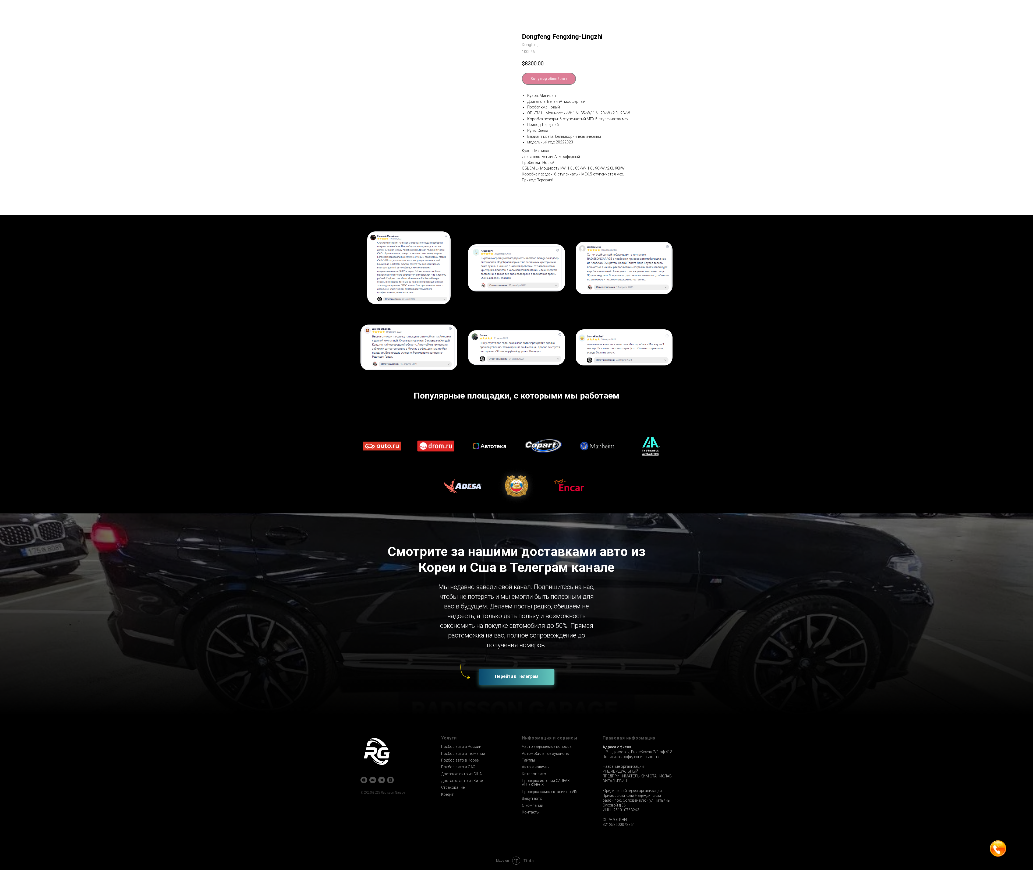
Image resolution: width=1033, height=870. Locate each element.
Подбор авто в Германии (463, 753)
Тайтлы (528, 760)
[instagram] (390, 780)
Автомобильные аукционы (545, 753)
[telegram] (381, 780)
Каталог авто (534, 774)
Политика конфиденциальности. (631, 757)
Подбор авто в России (461, 746)
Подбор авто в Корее (460, 760)
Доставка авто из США (461, 774)
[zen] (363, 780)
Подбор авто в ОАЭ (458, 767)
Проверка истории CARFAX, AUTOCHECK (546, 783)
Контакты (530, 812)
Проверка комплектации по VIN (550, 792)
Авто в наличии (536, 767)
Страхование (453, 787)
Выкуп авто (532, 798)
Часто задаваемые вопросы (547, 746)
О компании (532, 805)
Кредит (447, 794)
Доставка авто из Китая (462, 781)
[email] (372, 780)
